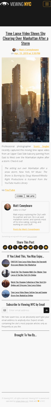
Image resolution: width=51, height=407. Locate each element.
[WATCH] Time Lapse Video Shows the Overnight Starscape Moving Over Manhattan (29, 263)
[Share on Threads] (35, 247)
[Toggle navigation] (47, 4)
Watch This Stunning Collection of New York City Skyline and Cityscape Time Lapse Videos (28, 284)
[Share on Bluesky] (30, 247)
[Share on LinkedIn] (20, 247)
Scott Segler (41, 146)
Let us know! (32, 236)
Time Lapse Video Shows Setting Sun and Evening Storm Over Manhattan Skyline (29, 294)
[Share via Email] (46, 247)
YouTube (10, 190)
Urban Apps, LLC (22, 401)
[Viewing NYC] (15, 4)
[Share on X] (15, 247)
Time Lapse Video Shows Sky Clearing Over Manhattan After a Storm (25, 38)
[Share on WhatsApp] (41, 247)
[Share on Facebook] (10, 247)
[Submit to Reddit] (25, 247)
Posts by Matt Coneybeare (26, 229)
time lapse (30, 196)
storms (19, 196)
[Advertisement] (25, 16)
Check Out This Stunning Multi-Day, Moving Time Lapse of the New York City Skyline (28, 273)
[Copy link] (5, 247)
